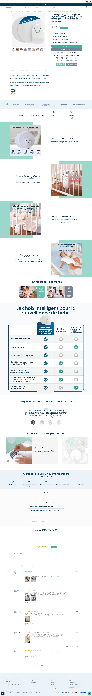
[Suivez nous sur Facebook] (7, 684)
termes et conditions (73, 679)
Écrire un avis (53, 547)
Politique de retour (73, 682)
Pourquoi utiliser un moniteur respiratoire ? (38, 499)
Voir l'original (27, 603)
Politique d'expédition (73, 684)
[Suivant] (86, 451)
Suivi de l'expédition (55, 688)
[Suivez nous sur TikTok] (15, 684)
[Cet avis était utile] (75, 586)
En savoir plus (57, 576)
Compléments (52, 7)
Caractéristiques (36, 70)
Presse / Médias (54, 686)
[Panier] (85, 7)
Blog (52, 680)
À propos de (59, 7)
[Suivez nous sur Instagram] (9, 684)
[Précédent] (86, 448)
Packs (46, 7)
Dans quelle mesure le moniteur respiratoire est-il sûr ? (41, 506)
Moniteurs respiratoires (38, 7)
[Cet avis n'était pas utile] (77, 586)
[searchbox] (17, 566)
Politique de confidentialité (74, 680)
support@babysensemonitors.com (13, 679)
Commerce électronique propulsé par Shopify (31, 692)
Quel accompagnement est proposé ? (37, 521)
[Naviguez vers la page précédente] (40, 665)
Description (12, 70)
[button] (46, 557)
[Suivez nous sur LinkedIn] (18, 684)
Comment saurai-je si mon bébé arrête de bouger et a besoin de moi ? (44, 510)
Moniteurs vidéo (28, 7)
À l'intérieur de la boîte (23, 70)
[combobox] (28, 566)
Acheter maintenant (66, 49)
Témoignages (53, 682)
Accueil (7, 11)
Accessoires (33, 682)
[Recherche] (81, 7)
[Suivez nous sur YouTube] (12, 684)
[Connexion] (83, 7)
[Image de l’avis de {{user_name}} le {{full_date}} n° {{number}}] (27, 579)
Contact (52, 684)
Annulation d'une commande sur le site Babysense (77, 687)
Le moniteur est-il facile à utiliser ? (36, 514)
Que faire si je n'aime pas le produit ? (37, 518)
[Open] (2, 693)
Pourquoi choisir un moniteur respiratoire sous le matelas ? (42, 502)
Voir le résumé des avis (56, 26)
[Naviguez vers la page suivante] (52, 665)
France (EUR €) (9, 692)
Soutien (65, 7)
